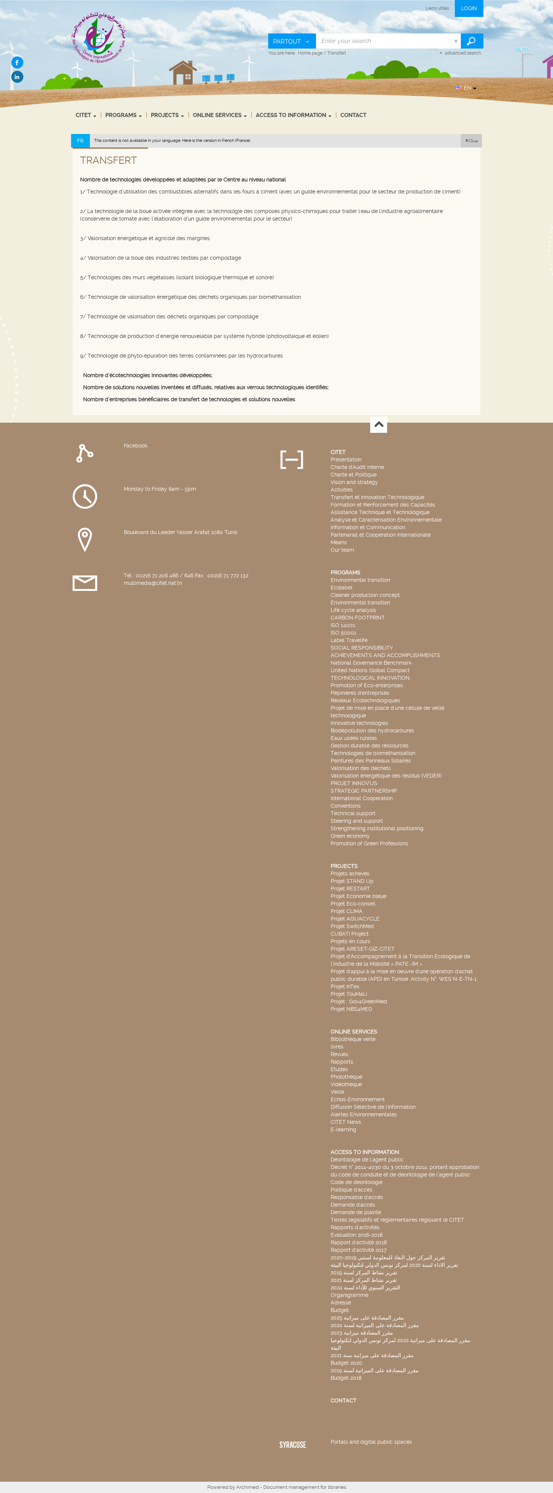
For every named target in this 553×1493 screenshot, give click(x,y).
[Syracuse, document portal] (99, 37)
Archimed (247, 1487)
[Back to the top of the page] (378, 425)
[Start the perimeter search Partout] (472, 41)
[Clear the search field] (457, 41)
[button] (471, 141)
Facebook (135, 446)
